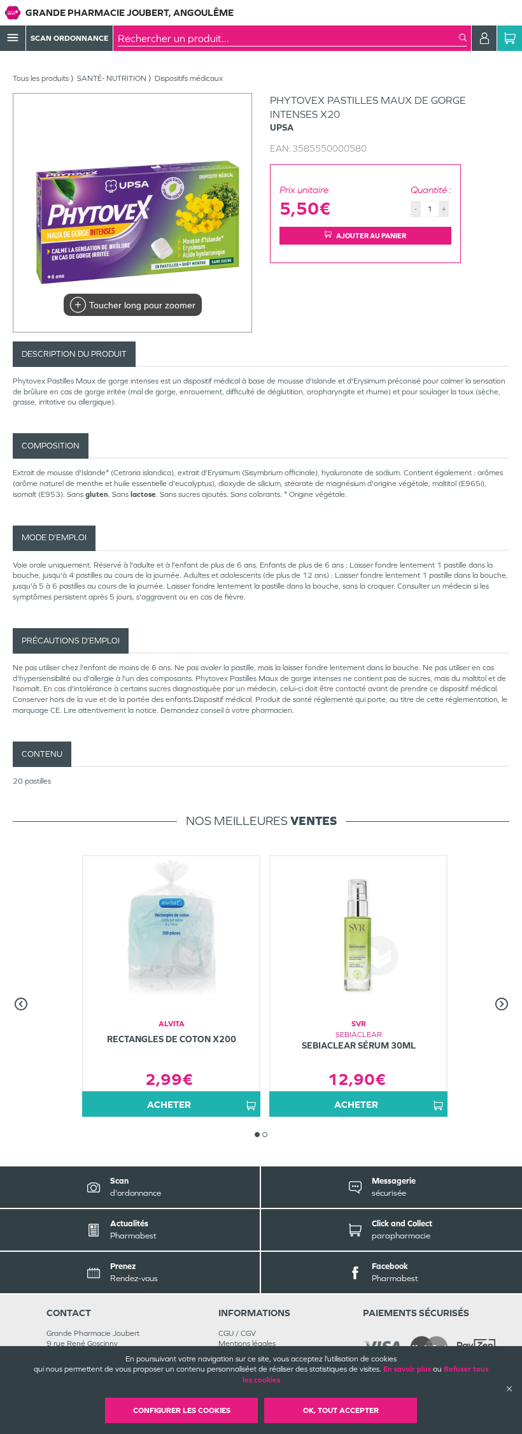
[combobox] (288, 38)
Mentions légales (247, 1343)
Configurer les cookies (181, 1410)
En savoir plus (407, 1369)
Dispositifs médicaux (189, 78)
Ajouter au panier (371, 236)
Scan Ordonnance (69, 38)
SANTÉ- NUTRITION (111, 78)
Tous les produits (41, 78)
